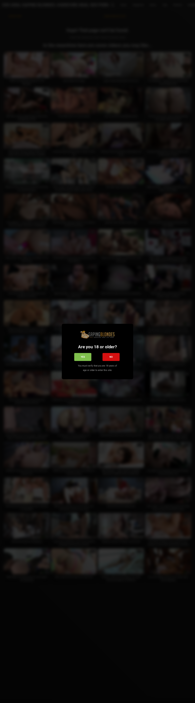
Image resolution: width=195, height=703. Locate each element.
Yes (83, 357)
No (111, 357)
